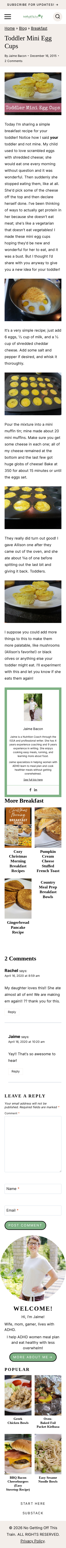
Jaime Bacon (17, 56)
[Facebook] (30, 790)
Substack (33, 1513)
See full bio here (33, 779)
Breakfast (39, 28)
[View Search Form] (57, 16)
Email (12, 1210)
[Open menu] (8, 17)
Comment (12, 1113)
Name (12, 1188)
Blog (23, 28)
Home (10, 28)
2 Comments (13, 61)
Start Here (33, 1503)
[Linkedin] (35, 790)
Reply (12, 1012)
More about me (30, 1357)
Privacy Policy (33, 1541)
